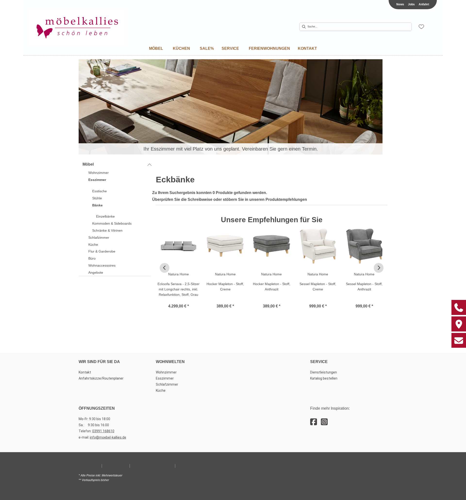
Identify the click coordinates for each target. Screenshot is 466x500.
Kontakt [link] (85, 372)
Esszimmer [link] (165, 378)
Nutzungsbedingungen (152, 465)
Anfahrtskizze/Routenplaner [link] (101, 378)
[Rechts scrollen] (378, 268)
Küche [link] (161, 390)
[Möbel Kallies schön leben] (77, 26)
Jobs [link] (411, 4)
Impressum (89, 465)
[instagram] (324, 422)
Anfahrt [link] (424, 4)
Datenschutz (115, 465)
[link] (156, 48)
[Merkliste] (421, 27)
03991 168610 (103, 431)
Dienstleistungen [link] (323, 372)
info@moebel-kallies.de (108, 437)
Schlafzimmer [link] (167, 384)
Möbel (88, 164)
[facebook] (313, 422)
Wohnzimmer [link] (166, 372)
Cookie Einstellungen (196, 465)
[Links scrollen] (164, 268)
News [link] (400, 4)
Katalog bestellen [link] (323, 378)
